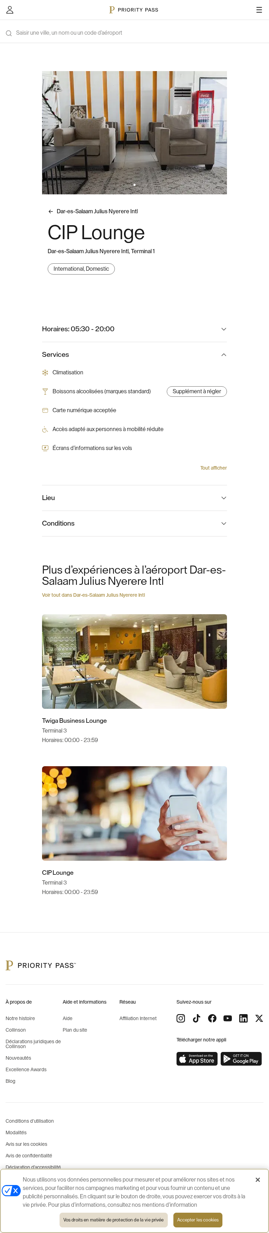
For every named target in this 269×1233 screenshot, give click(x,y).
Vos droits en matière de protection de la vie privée (113, 1220)
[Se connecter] (10, 10)
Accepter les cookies (198, 1220)
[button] (118, 185)
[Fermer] (257, 1179)
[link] (197, 1059)
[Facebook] (212, 1018)
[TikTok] (196, 1018)
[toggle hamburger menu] (259, 10)
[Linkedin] (243, 1018)
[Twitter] (259, 1018)
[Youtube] (227, 1018)
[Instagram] (181, 1018)
